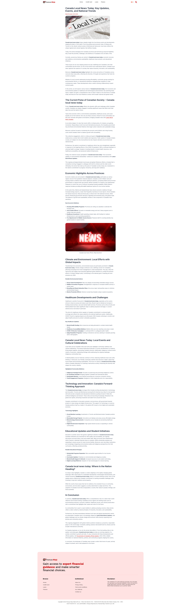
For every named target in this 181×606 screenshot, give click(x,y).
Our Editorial (78, 589)
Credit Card (89, 2)
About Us (77, 582)
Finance (103, 2)
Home (81, 2)
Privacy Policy (79, 584)
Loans (96, 2)
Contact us (78, 591)
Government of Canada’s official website (88, 536)
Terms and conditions (81, 587)
